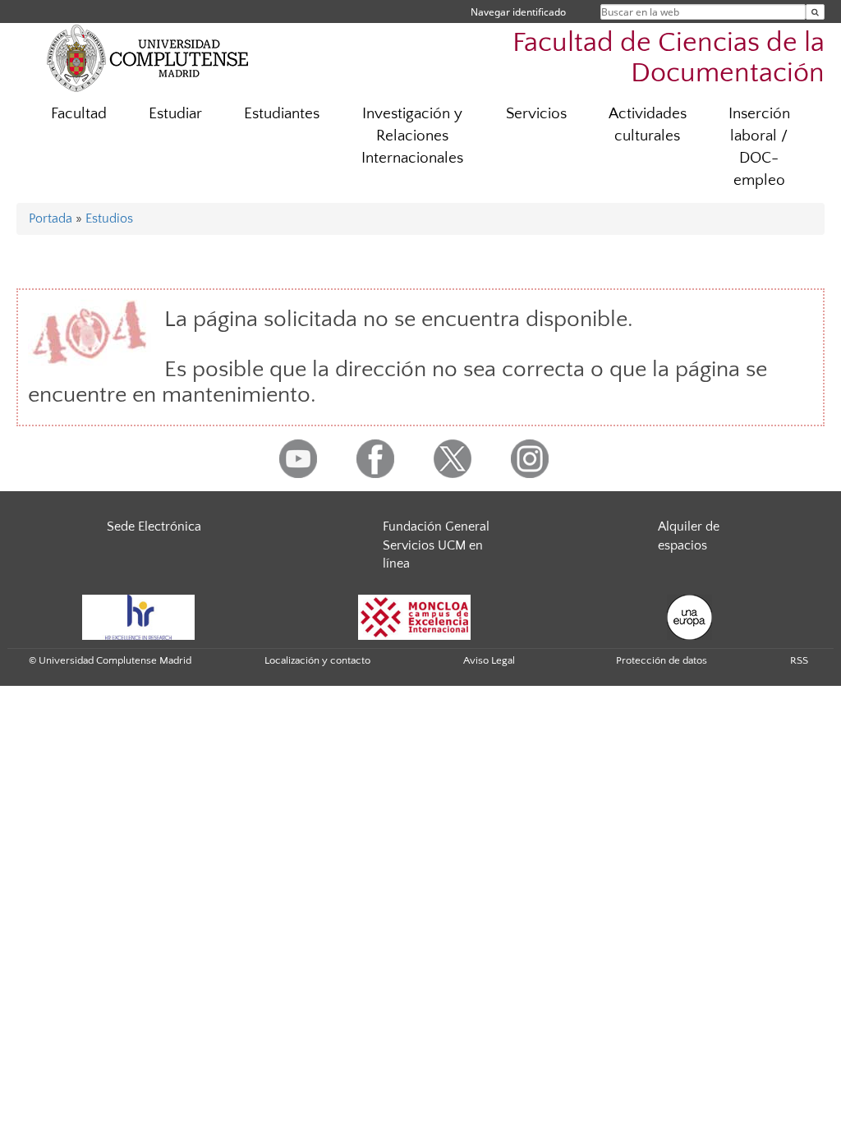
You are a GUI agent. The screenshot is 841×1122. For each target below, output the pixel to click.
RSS (799, 660)
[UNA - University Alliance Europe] (689, 616)
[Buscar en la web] (815, 12)
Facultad (79, 113)
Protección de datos (661, 660)
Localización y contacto (317, 660)
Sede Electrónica (154, 526)
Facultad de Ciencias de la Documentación (668, 58)
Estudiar (175, 113)
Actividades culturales (648, 125)
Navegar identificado (518, 12)
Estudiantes (281, 113)
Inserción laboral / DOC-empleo (759, 147)
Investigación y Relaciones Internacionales (412, 136)
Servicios (536, 113)
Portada (50, 218)
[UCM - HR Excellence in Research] (138, 616)
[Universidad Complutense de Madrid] (147, 57)
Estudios (109, 218)
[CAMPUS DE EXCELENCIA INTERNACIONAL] (414, 616)
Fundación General (436, 526)
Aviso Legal (489, 660)
